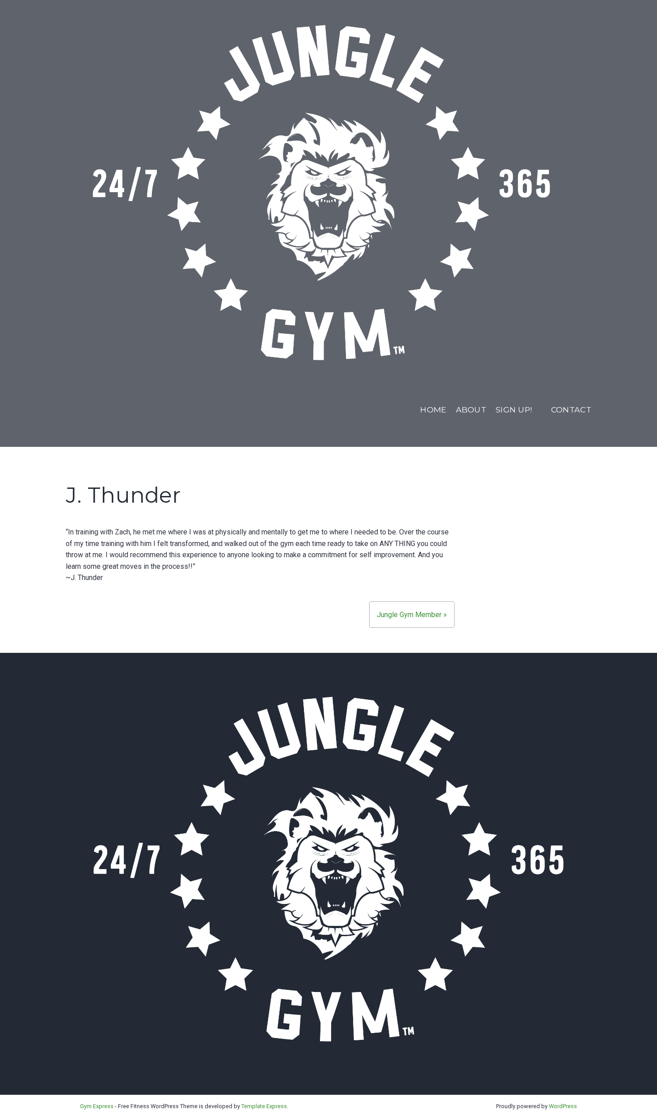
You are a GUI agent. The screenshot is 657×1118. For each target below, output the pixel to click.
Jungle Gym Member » (412, 614)
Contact (571, 409)
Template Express (264, 1106)
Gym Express (97, 1106)
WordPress (563, 1106)
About (471, 409)
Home (433, 409)
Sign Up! (514, 409)
